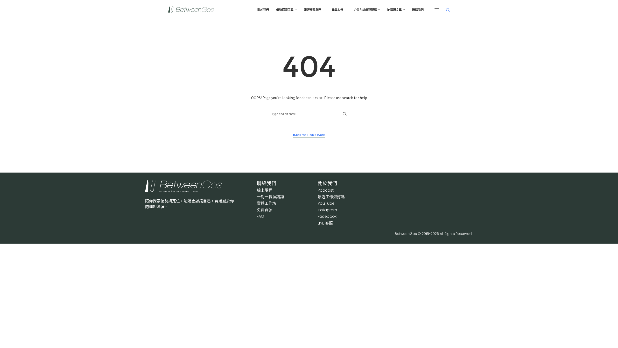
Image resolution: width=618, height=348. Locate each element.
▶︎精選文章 (394, 10)
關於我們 (263, 10)
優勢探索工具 (285, 10)
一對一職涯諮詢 (270, 197)
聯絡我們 (418, 10)
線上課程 (264, 190)
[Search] (447, 10)
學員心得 (337, 10)
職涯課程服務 (312, 10)
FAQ (260, 216)
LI (325, 223)
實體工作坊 (266, 203)
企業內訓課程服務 (365, 10)
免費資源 (264, 210)
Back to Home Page (309, 135)
